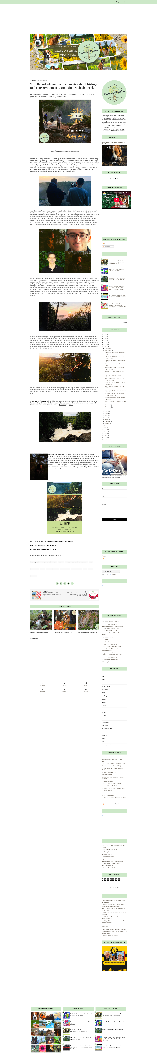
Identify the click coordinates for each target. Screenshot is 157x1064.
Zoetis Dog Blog (106, 641)
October (107, 405)
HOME (33, 2)
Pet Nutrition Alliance (107, 781)
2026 (105, 334)
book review (105, 725)
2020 (105, 346)
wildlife (33, 575)
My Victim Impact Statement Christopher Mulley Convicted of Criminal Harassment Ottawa (81, 1047)
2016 (105, 431)
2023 (105, 340)
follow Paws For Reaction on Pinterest (59, 541)
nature (49, 569)
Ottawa (103, 702)
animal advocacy (106, 732)
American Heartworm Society (109, 624)
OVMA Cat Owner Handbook (109, 868)
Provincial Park (76, 569)
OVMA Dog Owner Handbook (110, 661)
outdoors (104, 699)
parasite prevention (107, 745)
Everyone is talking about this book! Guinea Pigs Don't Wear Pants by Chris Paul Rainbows (116, 288)
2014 (105, 435)
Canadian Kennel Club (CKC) (109, 644)
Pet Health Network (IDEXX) (109, 772)
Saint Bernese (105, 709)
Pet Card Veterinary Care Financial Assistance (114, 797)
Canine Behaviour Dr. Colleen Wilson (111, 646)
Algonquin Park (45, 562)
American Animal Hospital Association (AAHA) (114, 763)
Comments (107, 246)
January (107, 423)
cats (103, 683)
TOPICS (49, 2)
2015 (105, 433)
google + (86, 685)
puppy (103, 679)
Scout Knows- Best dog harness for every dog (114, 929)
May (106, 415)
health (103, 692)
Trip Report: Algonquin (38, 401)
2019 (105, 425)
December (108, 348)
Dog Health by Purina (107, 637)
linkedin (64, 691)
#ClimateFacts (105, 722)
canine (68, 562)
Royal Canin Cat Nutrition (108, 859)
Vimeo (71, 405)
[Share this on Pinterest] (64, 583)
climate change (106, 686)
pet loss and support (107, 728)
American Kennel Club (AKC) (109, 657)
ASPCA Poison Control (108, 793)
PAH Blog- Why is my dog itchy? (110, 935)
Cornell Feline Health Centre (109, 849)
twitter (64, 685)
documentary (83, 562)
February (107, 421)
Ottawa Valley (65, 569)
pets (103, 673)
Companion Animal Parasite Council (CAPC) (113, 788)
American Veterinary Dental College (111, 783)
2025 (105, 336)
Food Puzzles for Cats (108, 865)
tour (84, 569)
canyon (74, 562)
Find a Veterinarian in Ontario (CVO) (111, 766)
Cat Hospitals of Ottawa (108, 856)
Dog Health (105, 639)
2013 (105, 437)
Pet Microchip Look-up (108, 795)
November (108, 350)
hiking (42, 569)
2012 (105, 439)
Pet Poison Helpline (107, 790)
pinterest (42, 691)
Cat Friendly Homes (107, 852)
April (106, 417)
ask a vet (104, 735)
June (106, 413)
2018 (105, 427)
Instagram (61, 403)
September (108, 407)
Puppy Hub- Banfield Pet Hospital (110, 659)
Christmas (104, 719)
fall (90, 562)
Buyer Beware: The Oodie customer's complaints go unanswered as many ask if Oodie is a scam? (117, 305)
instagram (86, 691)
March (107, 419)
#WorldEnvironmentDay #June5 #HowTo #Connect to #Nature (117, 278)
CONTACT (58, 2)
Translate (114, 574)
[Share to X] (61, 583)
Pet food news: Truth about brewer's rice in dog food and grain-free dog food (116, 262)
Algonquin (33, 80)
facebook (42, 685)
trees (90, 569)
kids (103, 741)
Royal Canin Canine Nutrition (109, 630)
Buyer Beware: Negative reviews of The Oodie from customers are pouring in (117, 296)
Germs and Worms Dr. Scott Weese (111, 786)
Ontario (55, 569)
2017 (105, 429)
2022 (105, 342)
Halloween (104, 705)
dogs (103, 676)
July (106, 411)
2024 (105, 338)
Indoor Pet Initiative (107, 774)
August (107, 409)
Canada (61, 562)
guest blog (34, 569)
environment (105, 689)
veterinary (104, 696)
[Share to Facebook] (57, 583)
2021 (105, 344)
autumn (54, 562)
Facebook (62, 405)
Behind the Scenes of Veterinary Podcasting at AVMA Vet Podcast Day (117, 271)
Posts (105, 244)
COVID (104, 715)
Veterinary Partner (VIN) (108, 757)
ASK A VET (41, 2)
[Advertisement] (78, 17)
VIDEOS (66, 2)
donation (94, 403)
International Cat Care (107, 854)
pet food (104, 712)
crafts (103, 738)
